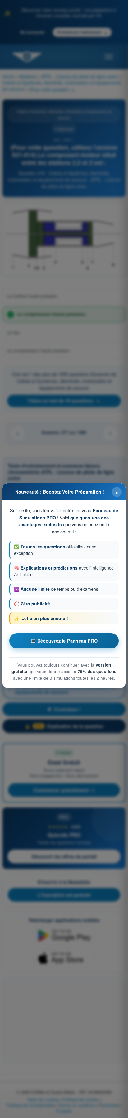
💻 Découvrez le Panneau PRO (64, 641)
